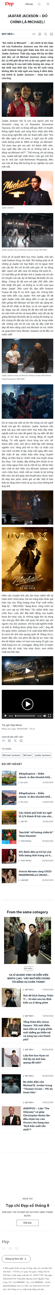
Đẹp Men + (8, 34)
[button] (27, 704)
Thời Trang (26, 841)
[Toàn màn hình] (49, 715)
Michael (27, 755)
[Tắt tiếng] (44, 715)
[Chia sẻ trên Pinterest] (40, 34)
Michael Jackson (11, 755)
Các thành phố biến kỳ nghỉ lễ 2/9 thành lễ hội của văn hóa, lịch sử (35, 816)
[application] (27, 704)
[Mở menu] (48, 3)
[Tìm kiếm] (39, 4)
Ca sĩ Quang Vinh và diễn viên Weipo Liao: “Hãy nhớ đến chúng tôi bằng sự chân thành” (28, 978)
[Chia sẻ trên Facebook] (34, 34)
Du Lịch (24, 782)
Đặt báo (29, 4)
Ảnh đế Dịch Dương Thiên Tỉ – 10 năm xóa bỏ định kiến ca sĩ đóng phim (38, 999)
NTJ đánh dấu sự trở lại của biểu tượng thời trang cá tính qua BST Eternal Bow (36, 855)
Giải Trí (24, 821)
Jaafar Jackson (42, 755)
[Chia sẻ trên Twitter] (45, 34)
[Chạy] (5, 715)
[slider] (25, 716)
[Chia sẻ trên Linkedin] (51, 34)
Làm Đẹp (24, 880)
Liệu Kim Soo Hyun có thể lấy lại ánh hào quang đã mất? (36, 1059)
